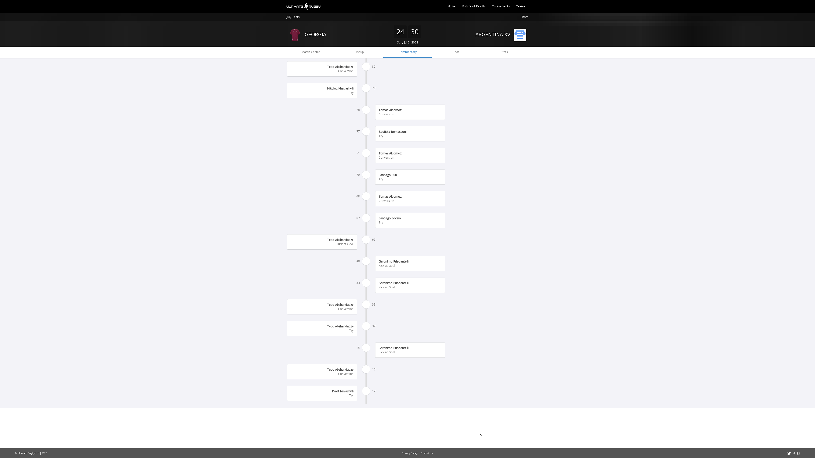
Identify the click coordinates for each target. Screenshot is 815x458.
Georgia (315, 34)
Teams (520, 6)
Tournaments (501, 6)
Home (452, 6)
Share (524, 17)
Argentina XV (493, 34)
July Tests (293, 17)
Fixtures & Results (474, 6)
